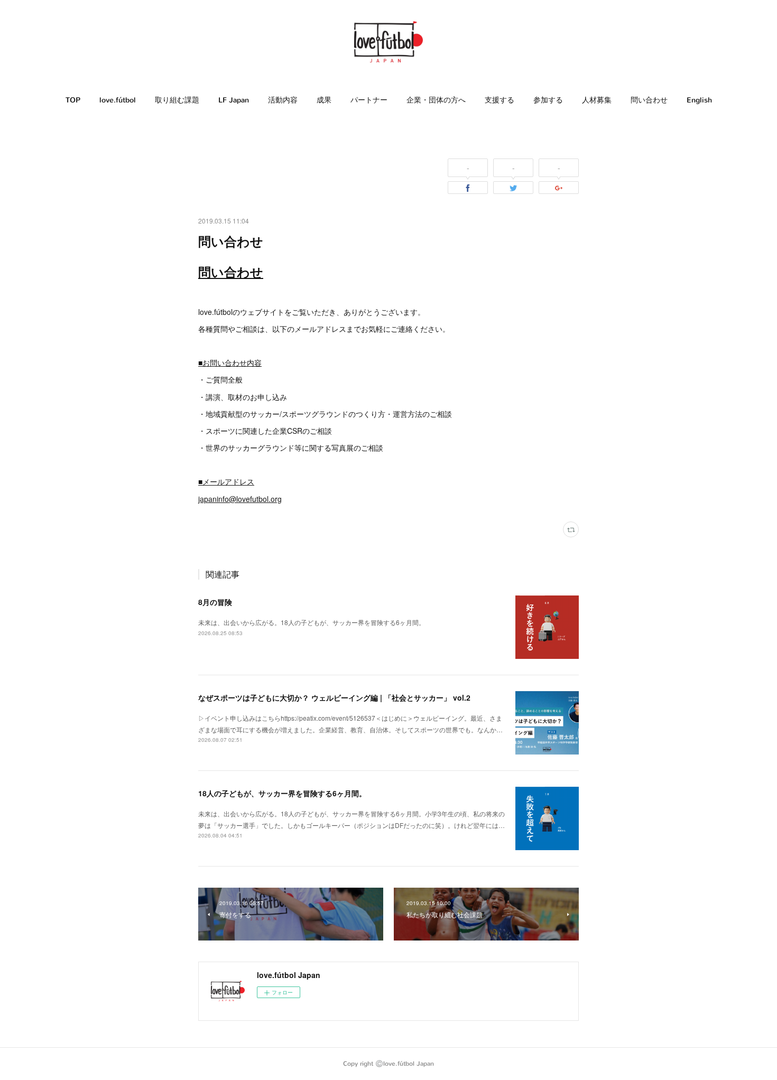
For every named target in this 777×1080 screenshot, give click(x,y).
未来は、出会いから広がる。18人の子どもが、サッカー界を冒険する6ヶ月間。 (311, 622)
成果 (324, 100)
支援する (499, 100)
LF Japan (233, 100)
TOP (73, 100)
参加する (548, 100)
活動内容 (283, 100)
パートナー (368, 100)
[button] (73, 100)
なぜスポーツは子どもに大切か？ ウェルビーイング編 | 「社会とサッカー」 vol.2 (334, 697)
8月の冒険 (215, 602)
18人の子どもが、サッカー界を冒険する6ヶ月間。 (282, 793)
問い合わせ (649, 100)
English (699, 100)
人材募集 (597, 100)
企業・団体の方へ (436, 100)
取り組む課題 (177, 100)
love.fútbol (117, 100)
